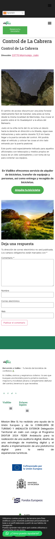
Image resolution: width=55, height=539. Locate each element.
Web (3, 311)
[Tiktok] (11, 393)
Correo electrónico (10, 301)
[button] (49, 5)
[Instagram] (4, 393)
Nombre (5, 291)
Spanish (10, 12)
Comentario (7, 258)
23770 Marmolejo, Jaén (25, 55)
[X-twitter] (15, 393)
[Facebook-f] (8, 393)
